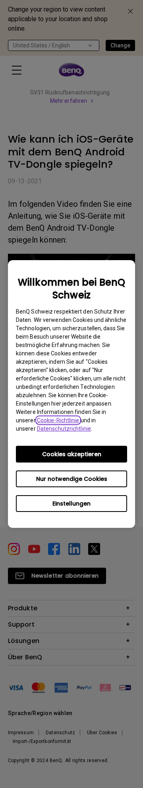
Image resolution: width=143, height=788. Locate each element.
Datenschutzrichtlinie (64, 428)
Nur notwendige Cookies (71, 479)
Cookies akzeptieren (71, 454)
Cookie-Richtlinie (58, 420)
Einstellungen (71, 504)
